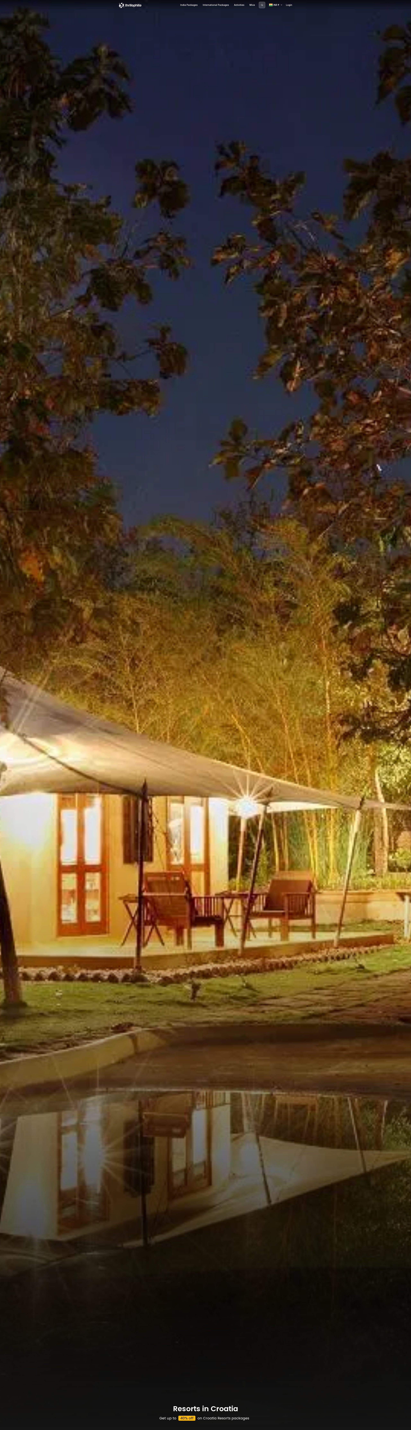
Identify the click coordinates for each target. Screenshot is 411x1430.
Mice (252, 5)
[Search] (262, 5)
